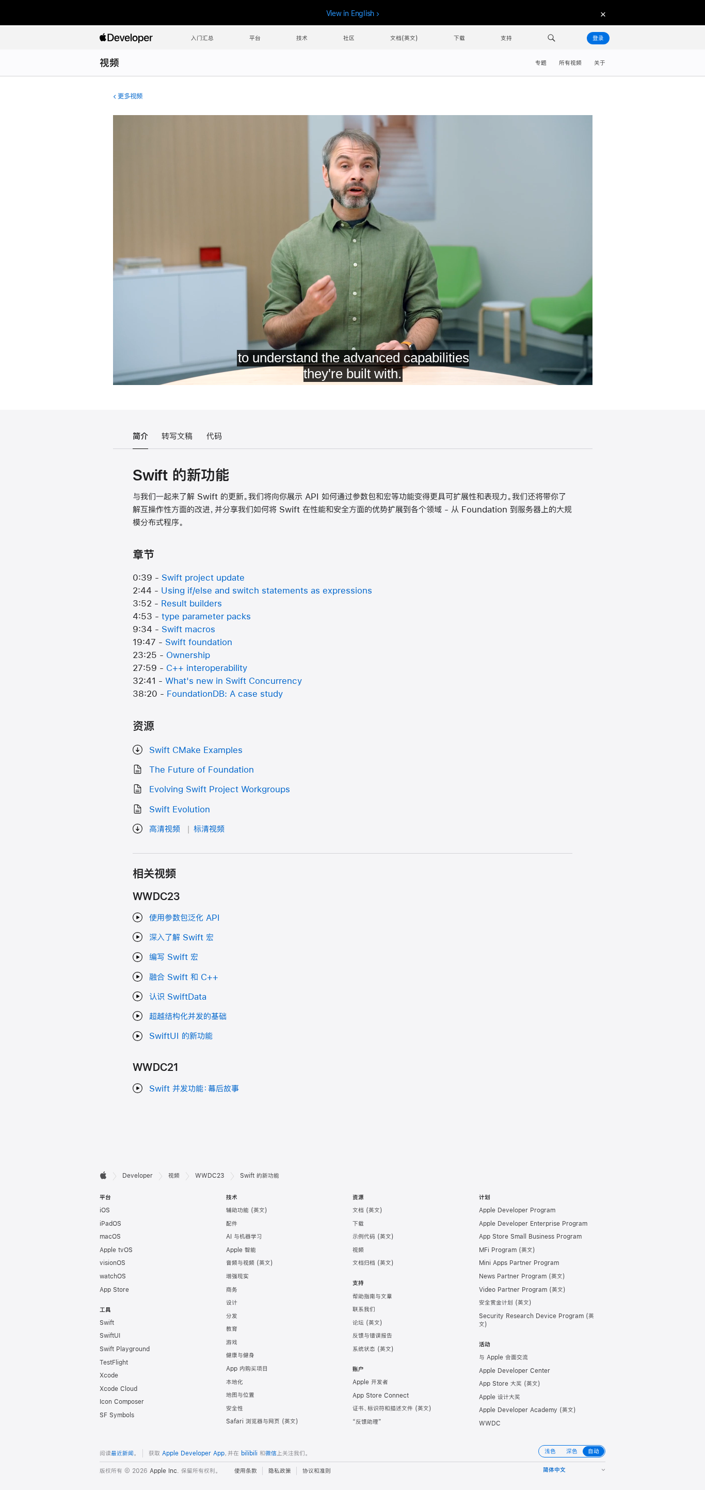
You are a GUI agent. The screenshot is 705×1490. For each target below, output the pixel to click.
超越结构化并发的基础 (188, 1016)
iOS (105, 1210)
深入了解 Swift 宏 (181, 937)
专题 (541, 63)
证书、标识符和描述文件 (382, 1408)
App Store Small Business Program (530, 1236)
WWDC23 (210, 1176)
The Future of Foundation (201, 769)
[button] (551, 38)
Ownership (188, 654)
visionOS (112, 1263)
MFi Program (498, 1250)
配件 (231, 1224)
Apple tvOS (116, 1250)
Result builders (191, 603)
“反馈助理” (366, 1422)
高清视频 (164, 828)
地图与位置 (240, 1395)
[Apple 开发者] (127, 38)
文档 (358, 1210)
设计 (231, 1303)
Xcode (109, 1375)
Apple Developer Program (517, 1210)
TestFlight (114, 1362)
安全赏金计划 (496, 1303)
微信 (271, 1453)
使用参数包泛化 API (184, 917)
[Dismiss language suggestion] (602, 14)
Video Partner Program (513, 1290)
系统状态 (363, 1349)
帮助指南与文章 (372, 1296)
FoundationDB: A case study (225, 693)
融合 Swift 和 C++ (183, 976)
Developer (137, 1176)
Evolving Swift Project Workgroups (219, 788)
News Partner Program (513, 1276)
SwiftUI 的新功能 (181, 1035)
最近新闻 (122, 1453)
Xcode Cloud (118, 1389)
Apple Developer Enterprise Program (533, 1224)
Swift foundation (198, 641)
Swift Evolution (179, 809)
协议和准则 (316, 1471)
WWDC (490, 1423)
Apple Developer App (193, 1453)
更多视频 (130, 96)
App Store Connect (380, 1395)
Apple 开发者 (370, 1382)
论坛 (358, 1323)
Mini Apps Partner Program (519, 1263)
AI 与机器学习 (244, 1236)
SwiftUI (110, 1336)
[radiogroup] (571, 1451)
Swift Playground (125, 1349)
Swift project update (203, 577)
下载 (358, 1224)
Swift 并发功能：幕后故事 (194, 1088)
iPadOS (110, 1224)
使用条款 (245, 1471)
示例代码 (363, 1236)
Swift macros (188, 628)
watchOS (113, 1276)
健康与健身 (240, 1355)
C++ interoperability (206, 667)
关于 (599, 63)
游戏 (231, 1342)
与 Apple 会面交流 (503, 1357)
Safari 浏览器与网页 (253, 1421)
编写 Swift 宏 (173, 956)
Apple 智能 (241, 1250)
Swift (107, 1323)
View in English (350, 13)
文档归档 (363, 1263)
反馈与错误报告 (372, 1336)
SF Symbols (117, 1415)
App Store (114, 1290)
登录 (598, 38)
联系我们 (363, 1309)
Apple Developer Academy (518, 1410)
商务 (231, 1290)
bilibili (249, 1453)
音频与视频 (240, 1263)
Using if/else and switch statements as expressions (266, 590)
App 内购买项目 (247, 1369)
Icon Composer (122, 1402)
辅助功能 (237, 1210)
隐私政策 (279, 1471)
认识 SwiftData (177, 996)
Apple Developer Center (514, 1371)
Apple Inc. (164, 1471)
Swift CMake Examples (196, 749)
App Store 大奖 (500, 1384)
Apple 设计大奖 (499, 1397)
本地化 (234, 1382)
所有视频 (570, 63)
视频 (109, 62)
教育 (231, 1329)
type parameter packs (206, 616)
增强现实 (237, 1276)
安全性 (234, 1408)
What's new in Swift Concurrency (233, 680)
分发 (231, 1316)
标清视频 (209, 828)
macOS (110, 1236)
